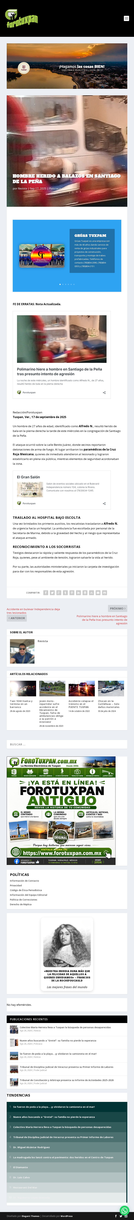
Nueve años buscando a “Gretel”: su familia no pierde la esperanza (58, 1040)
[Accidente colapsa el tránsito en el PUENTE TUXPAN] (82, 688)
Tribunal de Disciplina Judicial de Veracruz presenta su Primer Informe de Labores (66, 1066)
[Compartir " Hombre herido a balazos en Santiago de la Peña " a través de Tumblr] (65, 592)
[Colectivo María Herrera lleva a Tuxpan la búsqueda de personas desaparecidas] (14, 1029)
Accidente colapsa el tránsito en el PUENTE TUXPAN (81, 703)
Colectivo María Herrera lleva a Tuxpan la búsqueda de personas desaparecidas (65, 1027)
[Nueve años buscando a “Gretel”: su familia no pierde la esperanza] (14, 1043)
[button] (124, 1210)
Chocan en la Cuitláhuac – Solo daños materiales (108, 703)
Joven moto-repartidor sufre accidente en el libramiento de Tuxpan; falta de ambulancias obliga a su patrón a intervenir (51, 711)
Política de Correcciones (23, 899)
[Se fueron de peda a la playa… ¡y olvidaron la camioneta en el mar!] (14, 1056)
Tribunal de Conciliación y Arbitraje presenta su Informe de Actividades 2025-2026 (67, 1080)
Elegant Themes (30, 1216)
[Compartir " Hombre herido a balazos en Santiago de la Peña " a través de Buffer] (85, 592)
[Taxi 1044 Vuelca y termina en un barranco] (23, 688)
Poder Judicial (40, 1070)
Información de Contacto (24, 880)
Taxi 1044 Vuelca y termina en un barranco (21, 703)
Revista (22, 188)
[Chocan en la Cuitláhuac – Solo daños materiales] (111, 688)
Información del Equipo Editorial (28, 894)
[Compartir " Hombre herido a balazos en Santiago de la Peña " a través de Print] (104, 592)
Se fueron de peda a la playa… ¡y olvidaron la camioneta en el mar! (58, 1053)
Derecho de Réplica (21, 904)
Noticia (37, 1030)
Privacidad (16, 885)
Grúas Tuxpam (90, 235)
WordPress (67, 1216)
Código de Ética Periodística (26, 890)
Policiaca (55, 188)
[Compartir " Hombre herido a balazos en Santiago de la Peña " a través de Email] (98, 592)
